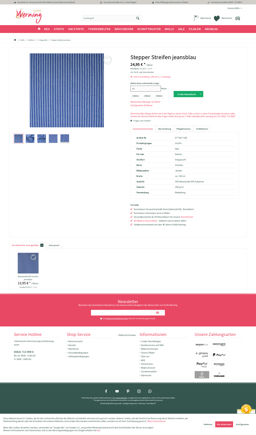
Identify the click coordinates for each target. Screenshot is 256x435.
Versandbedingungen (78, 352)
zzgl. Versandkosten (146, 72)
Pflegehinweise (183, 128)
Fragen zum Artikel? (142, 120)
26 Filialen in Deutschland (145, 220)
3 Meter (159, 96)
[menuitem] (233, 8)
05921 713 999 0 (235, 2)
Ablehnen (208, 424)
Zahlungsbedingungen (78, 356)
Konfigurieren (242, 424)
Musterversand (75, 341)
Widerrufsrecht (148, 367)
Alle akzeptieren (224, 424)
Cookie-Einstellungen (151, 341)
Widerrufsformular (127, 335)
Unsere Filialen (148, 352)
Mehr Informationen (156, 421)
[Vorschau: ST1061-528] (18, 138)
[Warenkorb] (237, 18)
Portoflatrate (187, 217)
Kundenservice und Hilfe (152, 345)
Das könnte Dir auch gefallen (27, 245)
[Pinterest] (128, 391)
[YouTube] (117, 391)
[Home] (39, 29)
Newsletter (73, 348)
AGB (143, 360)
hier (98, 430)
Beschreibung (164, 128)
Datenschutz (147, 364)
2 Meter (147, 96)
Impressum (146, 375)
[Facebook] (106, 391)
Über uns (145, 356)
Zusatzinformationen (143, 128)
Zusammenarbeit (149, 371)
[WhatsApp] (150, 391)
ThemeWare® (150, 403)
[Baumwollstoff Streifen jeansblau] (28, 263)
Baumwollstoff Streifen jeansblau (28, 278)
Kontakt (72, 345)
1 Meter (135, 96)
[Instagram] (139, 391)
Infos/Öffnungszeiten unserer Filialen (171, 2)
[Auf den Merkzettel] (33, 257)
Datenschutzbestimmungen (117, 318)
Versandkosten (121, 398)
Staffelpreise (202, 128)
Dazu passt (54, 245)
